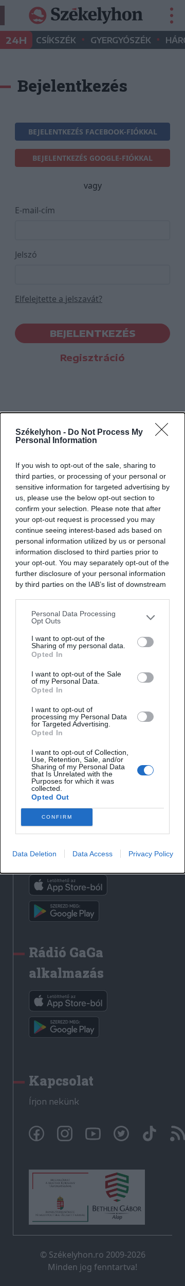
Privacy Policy (150, 854)
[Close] (165, 433)
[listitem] (92, 617)
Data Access (92, 854)
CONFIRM (57, 817)
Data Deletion (34, 854)
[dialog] (92, 643)
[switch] (145, 642)
